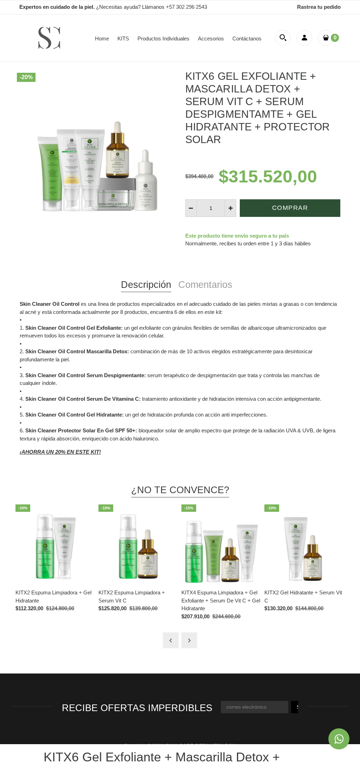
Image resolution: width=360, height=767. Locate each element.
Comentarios (205, 284)
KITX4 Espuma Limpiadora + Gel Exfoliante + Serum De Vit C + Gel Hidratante (220, 600)
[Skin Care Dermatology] (49, 37)
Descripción (146, 284)
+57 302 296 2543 (186, 7)
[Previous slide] (171, 640)
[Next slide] (189, 640)
